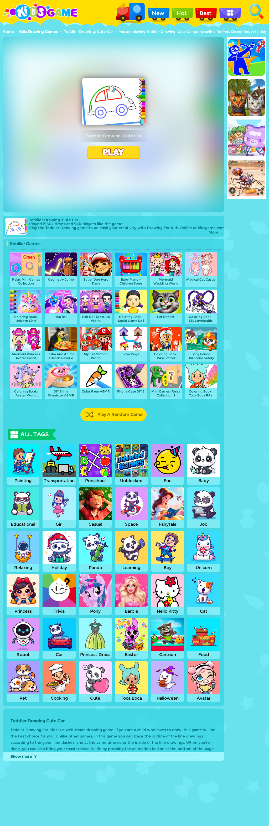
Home (8, 31)
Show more (21, 756)
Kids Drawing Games (38, 31)
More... (215, 232)
